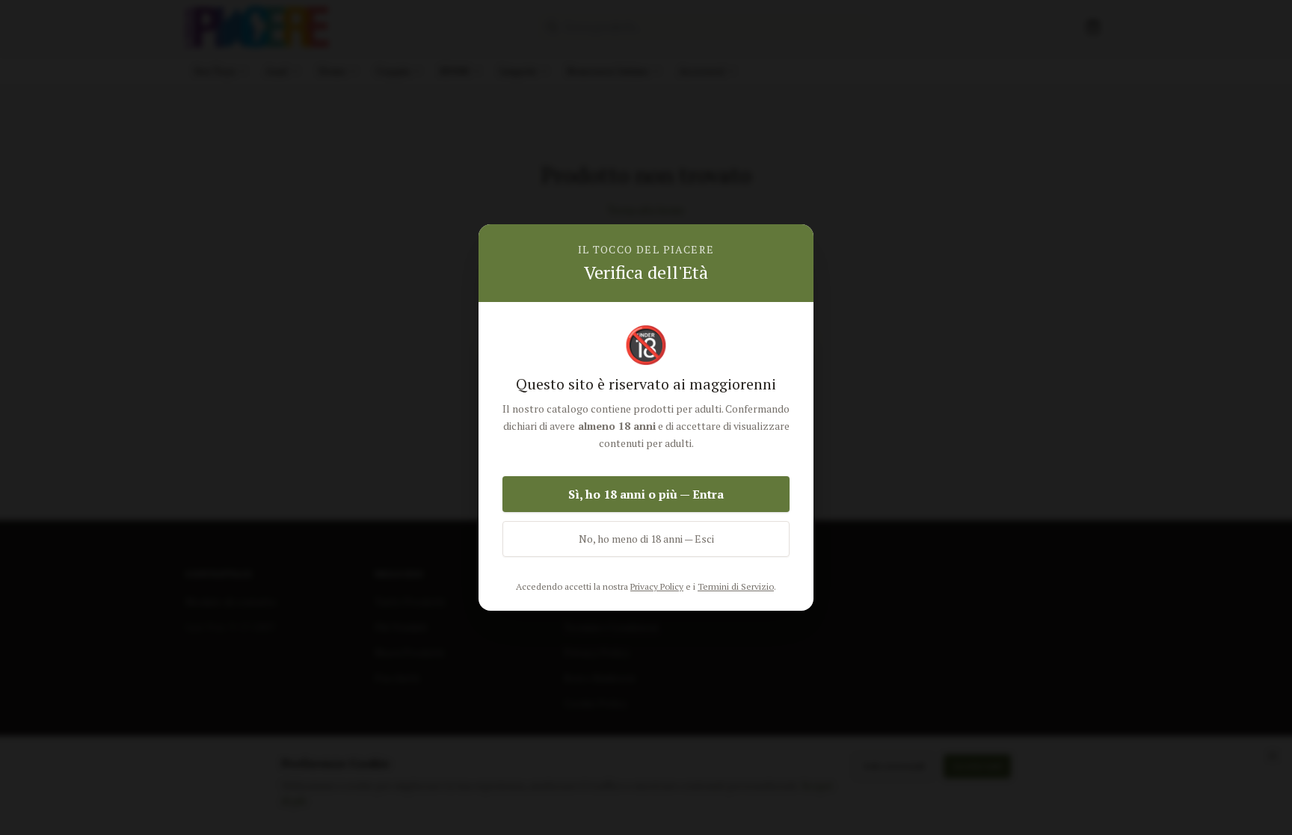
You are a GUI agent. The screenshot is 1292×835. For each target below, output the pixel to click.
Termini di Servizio (736, 586)
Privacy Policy (656, 586)
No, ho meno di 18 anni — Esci (646, 538)
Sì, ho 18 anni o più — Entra (646, 494)
